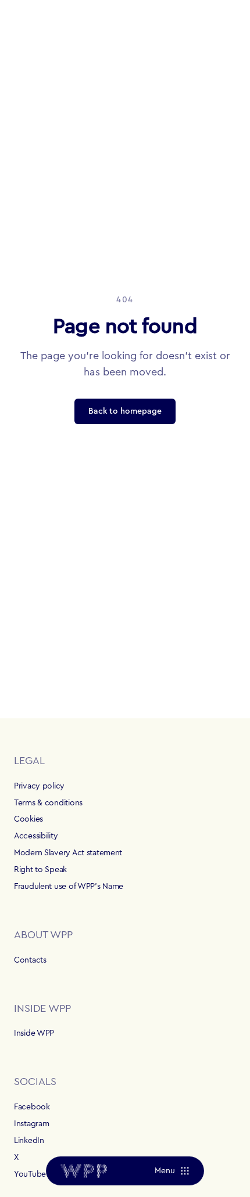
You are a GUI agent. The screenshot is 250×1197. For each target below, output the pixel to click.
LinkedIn (29, 1141)
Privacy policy (39, 786)
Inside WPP (34, 1033)
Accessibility (36, 836)
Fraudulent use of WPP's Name (68, 887)
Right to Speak (40, 870)
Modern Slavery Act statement (68, 853)
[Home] (83, 1171)
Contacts (30, 960)
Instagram (31, 1124)
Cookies (28, 819)
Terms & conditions (48, 803)
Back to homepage (125, 411)
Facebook (32, 1107)
